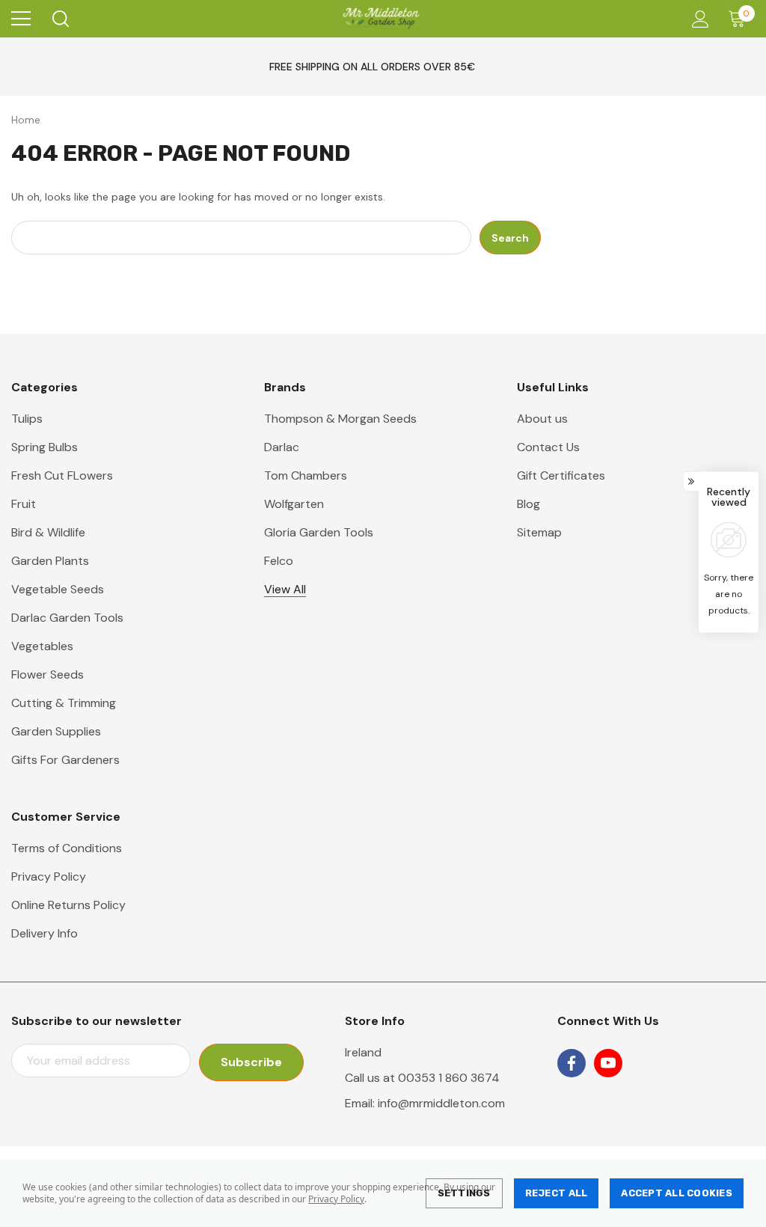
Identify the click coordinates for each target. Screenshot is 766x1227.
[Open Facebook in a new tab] (571, 1063)
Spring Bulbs (44, 447)
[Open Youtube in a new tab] (608, 1063)
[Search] (59, 18)
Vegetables (42, 646)
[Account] (697, 19)
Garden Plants (50, 561)
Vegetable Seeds (57, 589)
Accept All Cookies (676, 1193)
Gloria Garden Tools (318, 532)
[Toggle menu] (21, 18)
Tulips (27, 418)
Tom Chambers (305, 475)
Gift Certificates (561, 475)
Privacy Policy (336, 1199)
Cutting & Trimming (63, 703)
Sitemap (539, 532)
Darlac (281, 447)
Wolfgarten (294, 504)
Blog (528, 504)
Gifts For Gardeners (65, 760)
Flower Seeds (47, 674)
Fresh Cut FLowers (62, 475)
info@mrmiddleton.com (441, 1103)
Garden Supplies (56, 731)
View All (285, 589)
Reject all (556, 1193)
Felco (278, 561)
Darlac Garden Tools (67, 617)
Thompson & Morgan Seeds (340, 418)
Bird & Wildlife (48, 532)
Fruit (23, 504)
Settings (464, 1193)
